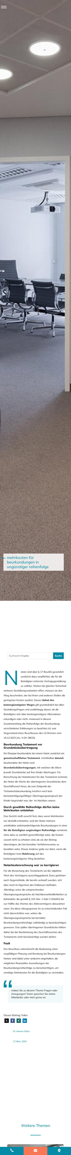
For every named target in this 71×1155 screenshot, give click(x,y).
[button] (6, 1021)
